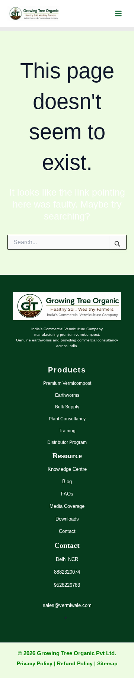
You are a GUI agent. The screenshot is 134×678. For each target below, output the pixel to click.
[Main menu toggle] (118, 13)
